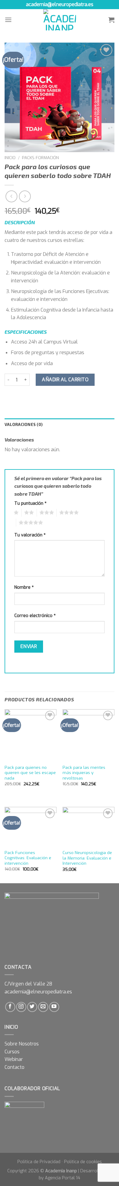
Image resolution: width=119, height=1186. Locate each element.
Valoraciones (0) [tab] (23, 424)
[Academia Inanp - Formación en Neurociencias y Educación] (59, 19)
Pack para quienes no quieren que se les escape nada (30, 773)
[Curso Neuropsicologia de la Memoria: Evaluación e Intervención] (88, 826)
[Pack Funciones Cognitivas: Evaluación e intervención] (30, 826)
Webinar (14, 1059)
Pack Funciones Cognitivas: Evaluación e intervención (28, 858)
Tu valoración (30, 535)
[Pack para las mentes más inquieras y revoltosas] (88, 735)
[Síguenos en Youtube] (54, 1007)
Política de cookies (83, 1162)
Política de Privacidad (38, 1162)
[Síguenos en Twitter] (32, 1007)
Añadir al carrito (65, 379)
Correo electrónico (35, 616)
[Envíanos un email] (43, 1007)
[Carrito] (111, 19)
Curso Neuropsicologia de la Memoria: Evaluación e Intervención (87, 858)
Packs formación (40, 157)
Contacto (14, 1067)
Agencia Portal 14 (62, 1178)
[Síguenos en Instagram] (21, 1007)
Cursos (12, 1051)
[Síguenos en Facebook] (10, 1007)
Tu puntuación (30, 503)
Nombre (24, 587)
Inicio (10, 157)
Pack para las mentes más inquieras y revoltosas (84, 773)
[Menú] (8, 19)
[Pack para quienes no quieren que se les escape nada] (30, 735)
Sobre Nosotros (22, 1044)
